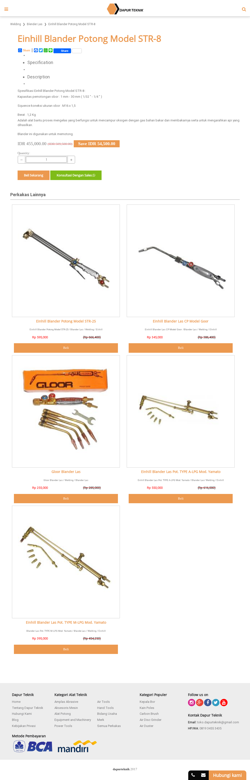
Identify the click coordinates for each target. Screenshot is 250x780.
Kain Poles (147, 708)
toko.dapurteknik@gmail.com (218, 722)
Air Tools (103, 702)
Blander (23, 134)
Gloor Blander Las (66, 472)
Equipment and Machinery (72, 720)
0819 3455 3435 (210, 728)
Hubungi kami (227, 775)
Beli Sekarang (33, 175)
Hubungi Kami (22, 714)
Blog (15, 720)
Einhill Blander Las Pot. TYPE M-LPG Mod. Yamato (66, 622)
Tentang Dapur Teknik (27, 708)
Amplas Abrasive (66, 702)
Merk (100, 720)
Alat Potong (62, 714)
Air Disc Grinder (150, 720)
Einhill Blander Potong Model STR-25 (66, 321)
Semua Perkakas (109, 726)
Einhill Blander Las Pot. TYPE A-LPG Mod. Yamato (180, 472)
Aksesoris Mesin (66, 708)
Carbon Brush (149, 714)
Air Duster (146, 726)
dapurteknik (121, 769)
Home (16, 702)
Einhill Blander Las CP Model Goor (180, 321)
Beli (66, 348)
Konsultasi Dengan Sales (75, 175)
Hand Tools (105, 708)
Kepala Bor (147, 702)
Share (26, 50)
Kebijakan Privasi (24, 726)
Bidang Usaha (107, 714)
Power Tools (63, 726)
